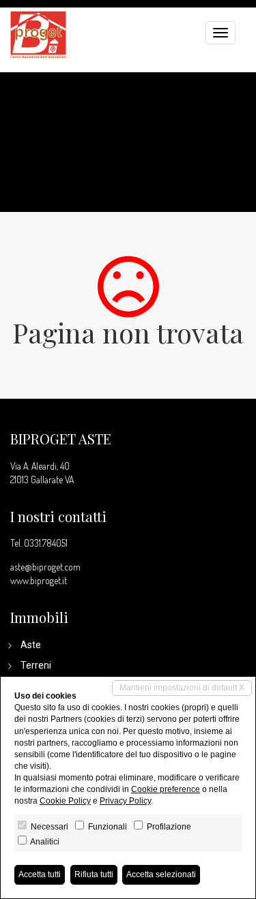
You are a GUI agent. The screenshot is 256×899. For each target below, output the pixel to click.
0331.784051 (46, 543)
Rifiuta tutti (93, 874)
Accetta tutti (39, 874)
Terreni (35, 665)
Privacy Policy (125, 801)
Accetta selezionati (161, 874)
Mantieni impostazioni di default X (181, 687)
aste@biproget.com (45, 567)
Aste (30, 644)
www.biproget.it (38, 580)
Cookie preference (165, 789)
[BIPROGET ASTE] (38, 33)
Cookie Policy (65, 801)
